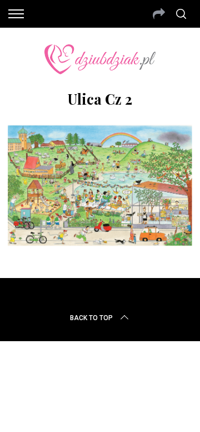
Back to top (91, 318)
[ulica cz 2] (100, 242)
